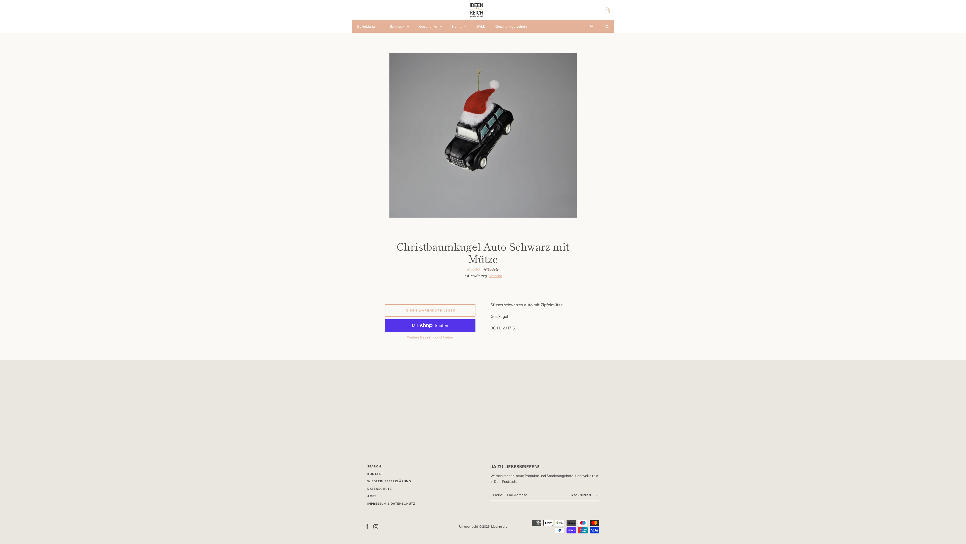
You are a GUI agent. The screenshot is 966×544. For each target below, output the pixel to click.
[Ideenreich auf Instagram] (375, 526)
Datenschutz (379, 489)
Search (374, 466)
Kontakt (375, 474)
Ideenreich (498, 526)
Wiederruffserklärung (389, 481)
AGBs (371, 496)
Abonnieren (581, 495)
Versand (495, 276)
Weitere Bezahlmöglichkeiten (430, 337)
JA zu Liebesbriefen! (515, 466)
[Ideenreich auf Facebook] (367, 526)
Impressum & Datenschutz (391, 503)
